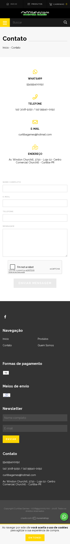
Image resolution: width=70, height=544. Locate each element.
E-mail (6, 197)
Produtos (43, 338)
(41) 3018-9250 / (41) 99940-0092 (35, 109)
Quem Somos (46, 345)
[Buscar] (65, 22)
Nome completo (12, 182)
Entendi (35, 537)
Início (6, 47)
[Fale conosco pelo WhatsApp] (64, 517)
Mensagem (8, 226)
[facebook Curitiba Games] (5, 317)
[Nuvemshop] (35, 518)
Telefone (8, 211)
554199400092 (35, 84)
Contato (7, 345)
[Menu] (5, 22)
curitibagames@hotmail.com (35, 134)
